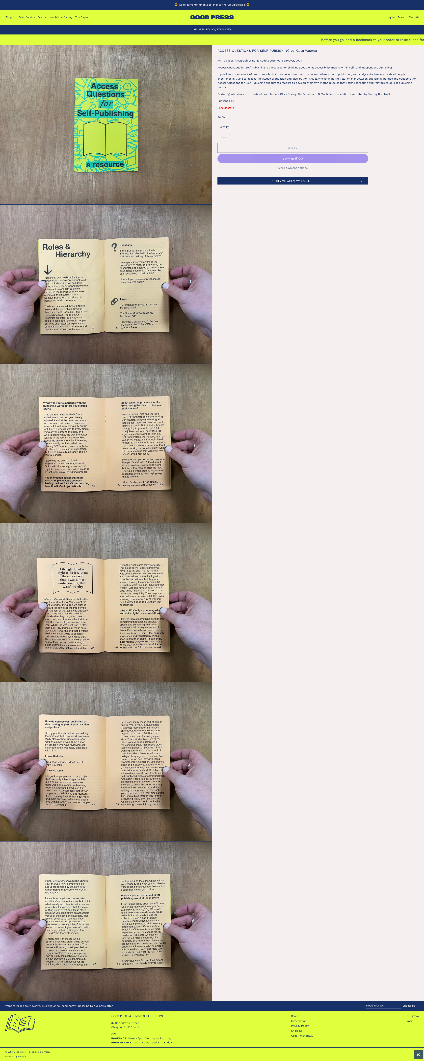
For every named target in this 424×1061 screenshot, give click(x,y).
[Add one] (229, 134)
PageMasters (225, 107)
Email (409, 1021)
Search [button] (401, 17)
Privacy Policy (300, 1025)
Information (299, 1021)
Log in (391, 17)
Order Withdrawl (302, 1035)
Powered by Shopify (15, 1056)
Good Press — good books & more (31, 1052)
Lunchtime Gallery (61, 17)
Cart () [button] (414, 17)
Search (295, 1016)
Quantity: (223, 126)
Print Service (27, 17)
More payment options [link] (293, 167)
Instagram (412, 1016)
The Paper (81, 17)
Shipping (296, 1030)
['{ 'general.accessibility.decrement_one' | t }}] (218, 134)
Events (42, 17)
